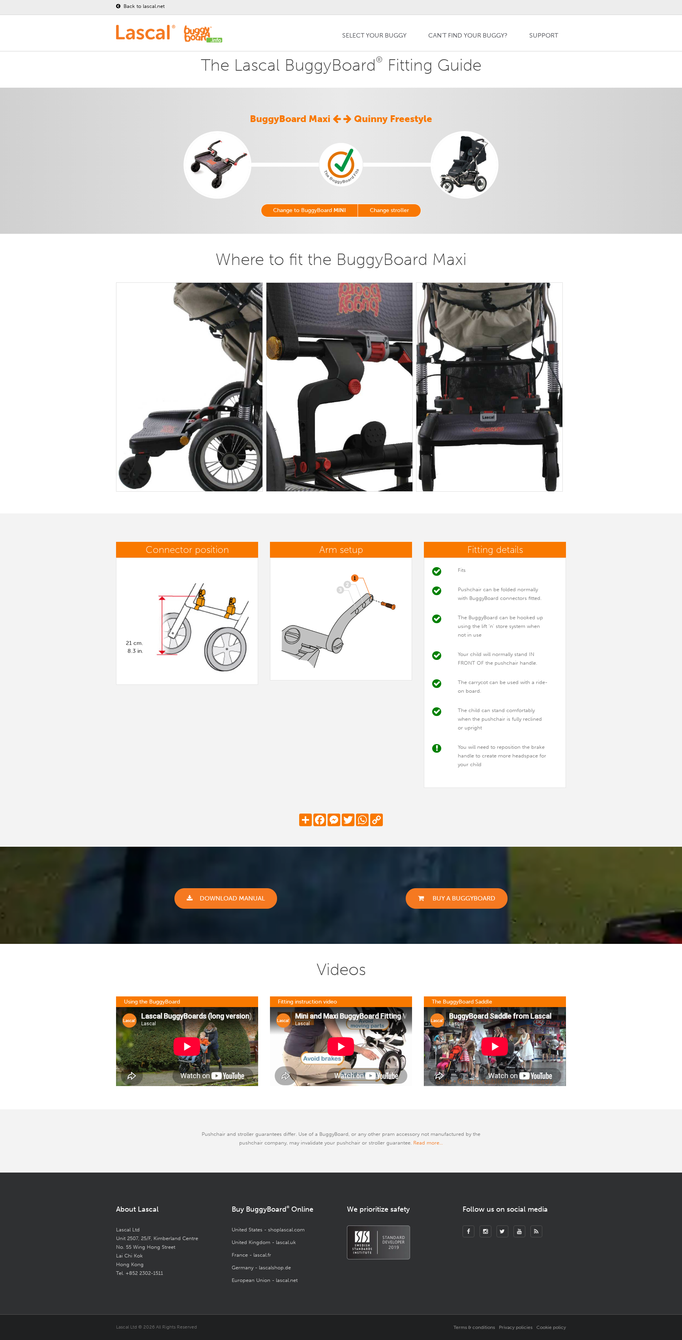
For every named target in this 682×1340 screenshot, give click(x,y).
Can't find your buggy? (468, 35)
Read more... (428, 1143)
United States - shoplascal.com (268, 1230)
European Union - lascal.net (265, 1280)
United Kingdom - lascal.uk (264, 1242)
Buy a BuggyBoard (463, 898)
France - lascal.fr (251, 1255)
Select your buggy (374, 35)
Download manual (232, 898)
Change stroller (389, 210)
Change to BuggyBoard (309, 210)
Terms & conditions (474, 1327)
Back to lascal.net (143, 6)
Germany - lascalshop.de (261, 1267)
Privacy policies (515, 1327)
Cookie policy (551, 1327)
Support (543, 35)
